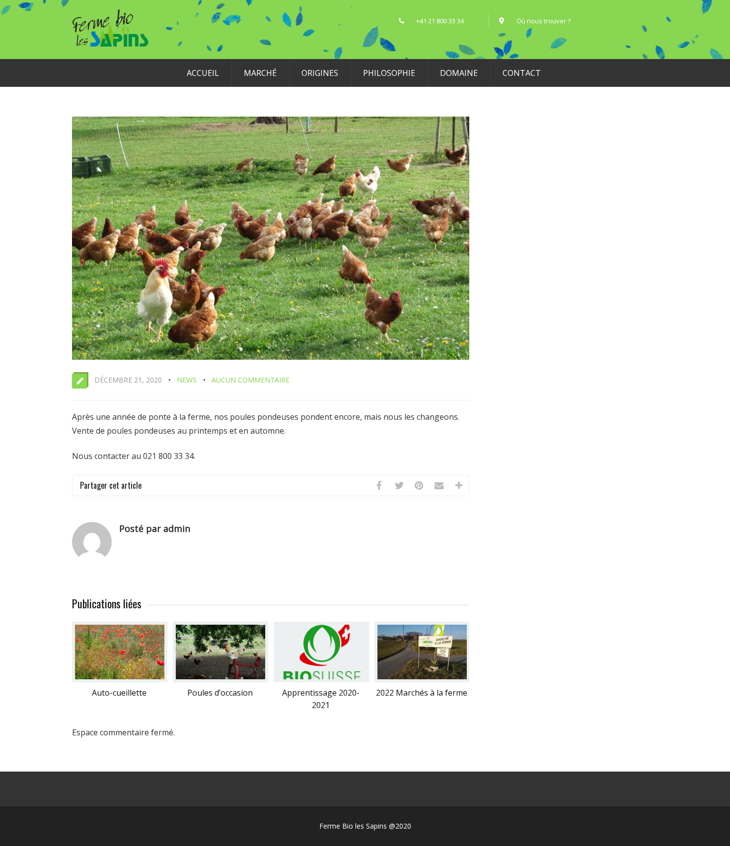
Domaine (459, 72)
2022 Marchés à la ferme (421, 692)
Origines (319, 72)
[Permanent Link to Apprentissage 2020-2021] (321, 679)
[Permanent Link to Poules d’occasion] (220, 679)
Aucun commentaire (251, 380)
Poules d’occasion (220, 692)
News (187, 380)
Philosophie (389, 72)
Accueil (203, 72)
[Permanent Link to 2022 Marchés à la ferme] (422, 679)
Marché (260, 72)
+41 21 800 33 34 (447, 20)
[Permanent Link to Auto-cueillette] (119, 679)
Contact (522, 72)
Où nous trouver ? (543, 20)
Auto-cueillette (119, 692)
